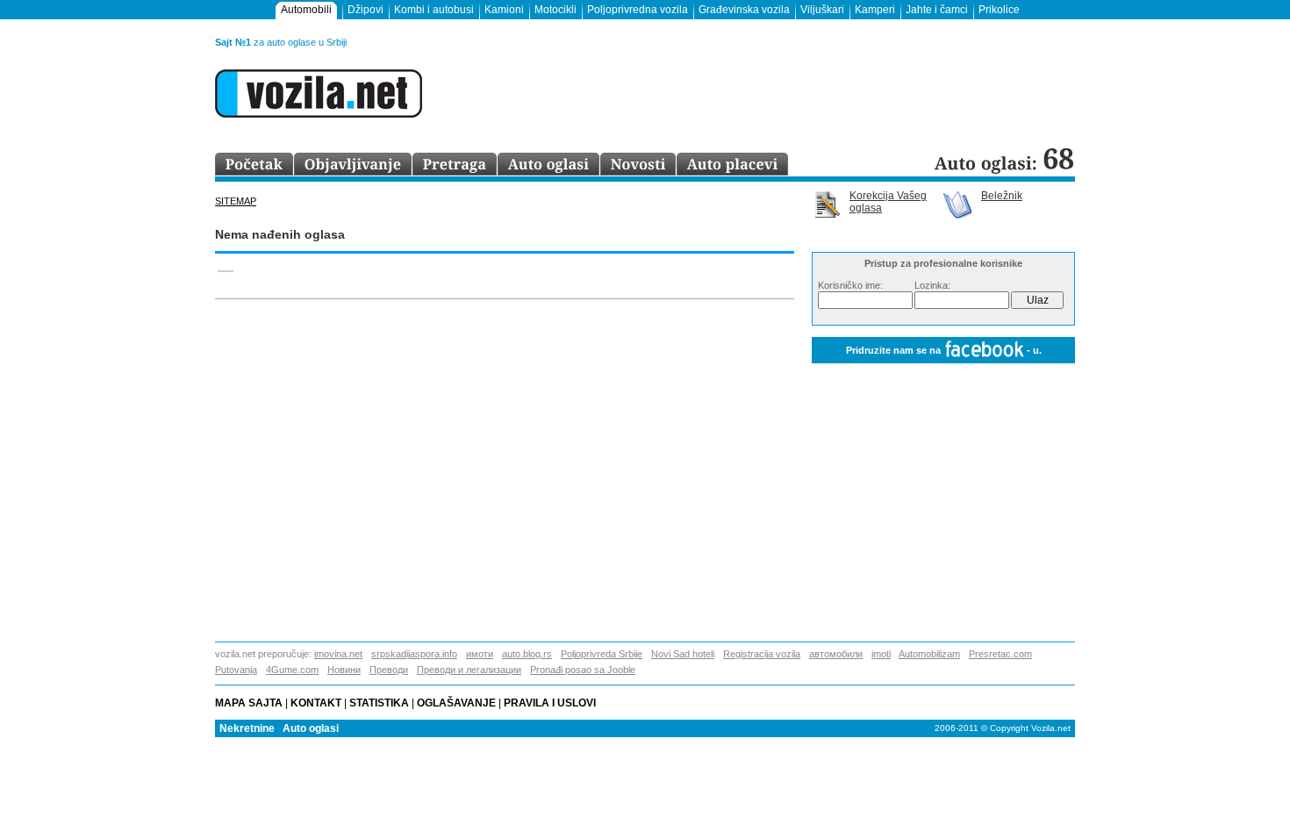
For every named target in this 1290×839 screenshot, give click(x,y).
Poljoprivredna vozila (637, 10)
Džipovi (365, 10)
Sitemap (235, 201)
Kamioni (504, 10)
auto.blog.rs (527, 654)
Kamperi (875, 10)
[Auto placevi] (733, 164)
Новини (344, 669)
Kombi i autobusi (434, 10)
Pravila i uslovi (552, 703)
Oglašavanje (456, 703)
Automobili (306, 10)
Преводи (388, 669)
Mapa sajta (249, 703)
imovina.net (338, 654)
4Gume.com (292, 669)
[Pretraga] (455, 164)
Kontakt (315, 703)
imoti (881, 654)
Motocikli (555, 10)
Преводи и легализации (469, 669)
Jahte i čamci (937, 10)
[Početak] (254, 164)
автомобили (836, 654)
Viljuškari (822, 10)
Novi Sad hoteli (682, 654)
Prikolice (999, 10)
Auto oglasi (311, 728)
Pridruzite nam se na (944, 350)
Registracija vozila (761, 654)
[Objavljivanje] (353, 164)
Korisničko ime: (850, 285)
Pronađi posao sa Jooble (582, 669)
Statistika (379, 703)
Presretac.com (1000, 654)
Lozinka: (932, 285)
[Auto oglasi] (549, 164)
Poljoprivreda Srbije (601, 654)
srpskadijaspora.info (414, 654)
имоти (479, 654)
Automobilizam (929, 654)
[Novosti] (638, 164)
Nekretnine (247, 728)
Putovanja (236, 669)
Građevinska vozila (744, 10)
